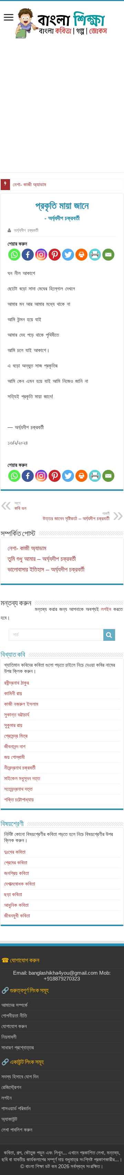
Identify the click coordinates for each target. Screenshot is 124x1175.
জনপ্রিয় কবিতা (16, 873)
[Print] (81, 255)
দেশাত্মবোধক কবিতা (19, 884)
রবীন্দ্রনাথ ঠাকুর (16, 683)
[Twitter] (68, 255)
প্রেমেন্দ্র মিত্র (16, 736)
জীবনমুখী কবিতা (17, 915)
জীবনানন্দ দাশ (14, 746)
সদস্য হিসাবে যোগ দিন (20, 1076)
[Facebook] (28, 255)
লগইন (106, 609)
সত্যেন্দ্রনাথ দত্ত (18, 789)
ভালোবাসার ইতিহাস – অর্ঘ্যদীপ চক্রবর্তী (46, 569)
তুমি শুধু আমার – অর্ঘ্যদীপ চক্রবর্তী (42, 558)
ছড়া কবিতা (13, 894)
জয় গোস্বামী (14, 757)
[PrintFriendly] (95, 255)
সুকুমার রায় (13, 725)
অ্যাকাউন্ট (9, 1119)
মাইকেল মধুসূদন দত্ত (22, 778)
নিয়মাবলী (9, 1037)
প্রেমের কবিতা (15, 862)
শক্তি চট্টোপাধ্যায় (19, 799)
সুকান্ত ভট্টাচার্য (16, 714)
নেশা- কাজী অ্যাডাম (29, 184)
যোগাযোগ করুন (14, 1026)
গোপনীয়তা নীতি (14, 1015)
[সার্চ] (109, 635)
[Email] (108, 255)
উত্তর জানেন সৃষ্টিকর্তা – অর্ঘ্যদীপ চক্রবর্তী (76, 516)
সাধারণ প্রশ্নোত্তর (17, 1047)
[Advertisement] (62, 110)
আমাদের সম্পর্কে (14, 1005)
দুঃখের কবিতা (14, 852)
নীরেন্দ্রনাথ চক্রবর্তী (19, 768)
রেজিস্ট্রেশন (11, 1087)
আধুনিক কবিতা (16, 905)
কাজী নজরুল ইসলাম (21, 704)
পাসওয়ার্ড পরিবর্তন (16, 1108)
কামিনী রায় (13, 693)
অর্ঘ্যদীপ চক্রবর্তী (26, 230)
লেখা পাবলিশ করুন (16, 1130)
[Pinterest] (55, 255)
